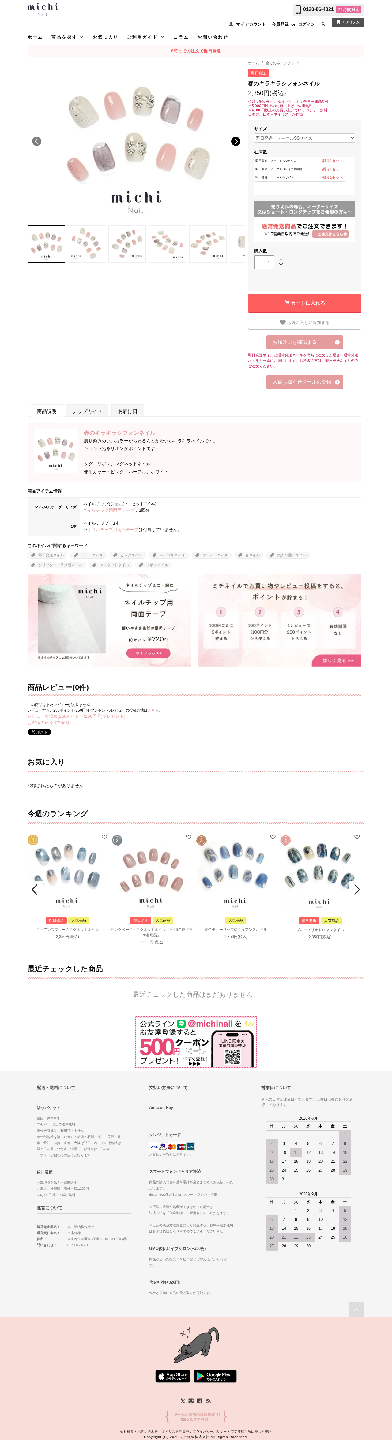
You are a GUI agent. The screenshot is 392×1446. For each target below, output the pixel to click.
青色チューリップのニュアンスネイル (236, 929)
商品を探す (65, 37)
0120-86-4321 (318, 9)
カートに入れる (308, 302)
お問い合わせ (213, 37)
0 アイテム (351, 22)
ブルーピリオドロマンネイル (320, 930)
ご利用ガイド (143, 37)
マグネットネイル (114, 565)
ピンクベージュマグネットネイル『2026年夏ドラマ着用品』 (152, 932)
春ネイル (252, 555)
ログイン (306, 24)
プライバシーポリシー (210, 1431)
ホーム (35, 37)
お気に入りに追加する (308, 322)
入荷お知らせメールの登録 (302, 382)
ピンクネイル (131, 555)
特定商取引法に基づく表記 (251, 1431)
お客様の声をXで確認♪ (49, 722)
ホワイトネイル (215, 555)
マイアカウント (251, 24)
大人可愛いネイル (292, 555)
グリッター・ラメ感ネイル (60, 565)
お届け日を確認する (295, 342)
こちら (153, 710)
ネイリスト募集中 (175, 1431)
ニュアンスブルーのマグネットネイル (67, 929)
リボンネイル (157, 565)
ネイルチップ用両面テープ (108, 510)
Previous (36, 141)
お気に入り (106, 37)
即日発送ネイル (51, 555)
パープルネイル (172, 555)
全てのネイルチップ (282, 63)
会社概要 (127, 1431)
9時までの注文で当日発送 (196, 50)
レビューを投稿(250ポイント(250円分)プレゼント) (77, 716)
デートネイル (92, 555)
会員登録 (280, 24)
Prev (35, 889)
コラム (181, 37)
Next (235, 141)
